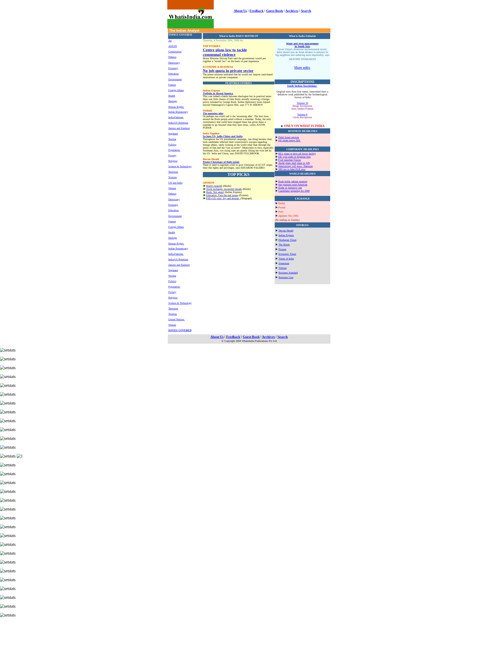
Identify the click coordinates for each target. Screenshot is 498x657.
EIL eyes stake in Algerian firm (294, 156)
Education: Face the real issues (222, 195)
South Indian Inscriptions (302, 85)
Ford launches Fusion (289, 159)
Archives (291, 11)
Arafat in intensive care (290, 187)
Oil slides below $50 (289, 140)
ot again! (219, 192)
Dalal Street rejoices (288, 137)
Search (306, 11)
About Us (240, 11)
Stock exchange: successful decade (224, 189)
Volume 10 (302, 103)
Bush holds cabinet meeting (292, 181)
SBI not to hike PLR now (292, 169)
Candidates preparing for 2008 (294, 190)
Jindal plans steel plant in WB (294, 163)
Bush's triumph (214, 185)
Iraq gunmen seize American (292, 184)
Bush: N (210, 192)
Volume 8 (302, 114)
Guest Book (274, 11)
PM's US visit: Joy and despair (223, 198)
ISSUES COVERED (179, 330)
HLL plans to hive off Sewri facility (297, 153)
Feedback (257, 11)
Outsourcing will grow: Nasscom (295, 166)
